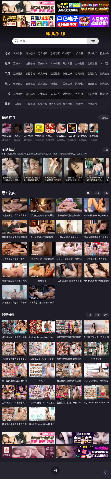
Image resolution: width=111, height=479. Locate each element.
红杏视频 (67, 103)
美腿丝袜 (67, 83)
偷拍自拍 (30, 73)
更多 (106, 193)
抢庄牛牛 (104, 53)
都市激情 (18, 93)
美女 (89, 193)
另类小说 (79, 93)
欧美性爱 (55, 73)
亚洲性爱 (18, 73)
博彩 (7, 53)
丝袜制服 (79, 63)
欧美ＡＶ (42, 63)
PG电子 (18, 53)
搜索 (93, 41)
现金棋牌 (92, 53)
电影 (7, 73)
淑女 (97, 314)
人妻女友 (42, 93)
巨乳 (97, 193)
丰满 (89, 314)
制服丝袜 (67, 73)
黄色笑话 (92, 93)
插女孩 (17, 103)
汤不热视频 (55, 103)
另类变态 (104, 73)
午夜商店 (30, 103)
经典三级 (79, 73)
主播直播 (92, 63)
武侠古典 (55, 93)
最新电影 (9, 314)
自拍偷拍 (30, 63)
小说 (7, 94)
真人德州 (30, 53)
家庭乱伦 (30, 93)
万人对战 (42, 53)
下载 (106, 149)
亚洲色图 (30, 83)
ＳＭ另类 (104, 63)
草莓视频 (42, 103)
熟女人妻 (67, 63)
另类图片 (104, 83)
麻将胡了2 (67, 53)
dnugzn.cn (55, 34)
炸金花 (79, 53)
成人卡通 (42, 73)
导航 (7, 104)
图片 (7, 83)
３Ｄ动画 (55, 63)
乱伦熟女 (92, 73)
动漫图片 (55, 83)
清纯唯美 (79, 83)
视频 (7, 63)
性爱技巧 (104, 93)
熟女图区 (92, 83)
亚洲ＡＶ (18, 63)
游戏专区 (55, 53)
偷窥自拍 (18, 83)
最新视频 (9, 193)
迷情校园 (67, 93)
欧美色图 (42, 83)
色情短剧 (92, 103)
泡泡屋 (79, 103)
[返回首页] (105, 472)
